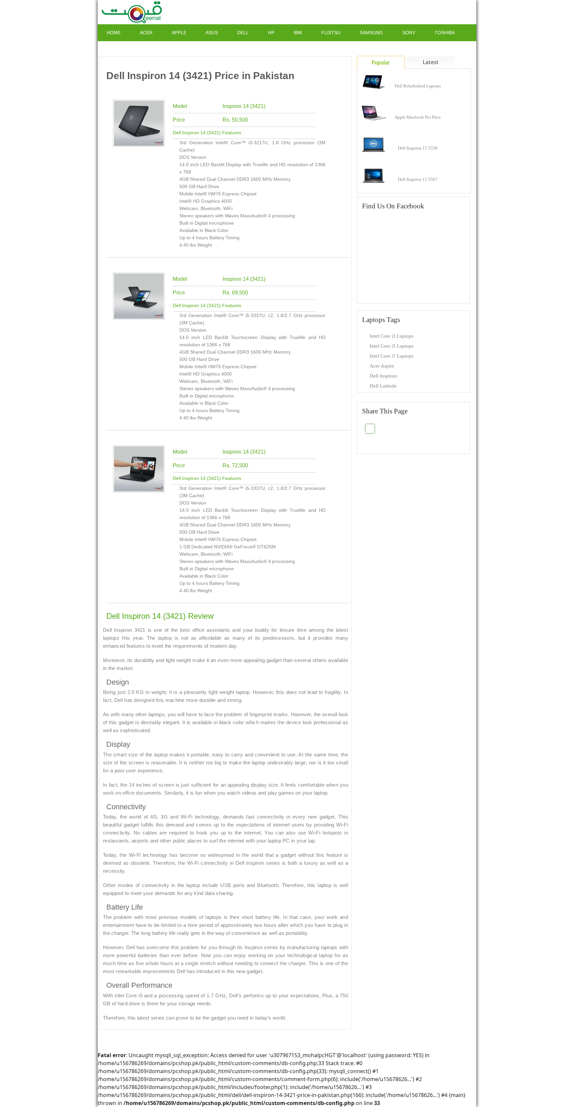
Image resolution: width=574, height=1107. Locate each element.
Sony (408, 32)
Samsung (371, 32)
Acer (146, 32)
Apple (179, 32)
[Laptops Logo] (133, 11)
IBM (298, 32)
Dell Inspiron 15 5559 (417, 148)
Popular (381, 62)
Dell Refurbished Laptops (418, 85)
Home (114, 32)
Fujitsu (330, 32)
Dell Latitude (383, 385)
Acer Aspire (382, 366)
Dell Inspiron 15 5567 (417, 179)
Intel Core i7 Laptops (392, 356)
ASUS (212, 32)
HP (271, 32)
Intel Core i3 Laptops (392, 336)
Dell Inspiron (383, 376)
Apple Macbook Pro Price (418, 117)
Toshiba (444, 32)
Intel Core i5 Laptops (392, 346)
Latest (430, 62)
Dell (243, 32)
